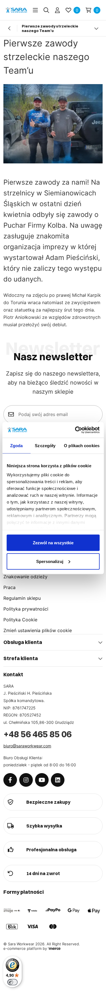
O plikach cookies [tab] (81, 445)
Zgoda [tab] (16, 445)
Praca (9, 587)
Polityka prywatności (25, 609)
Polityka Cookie (20, 619)
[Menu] (35, 10)
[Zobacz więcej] (96, 28)
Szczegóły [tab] (45, 445)
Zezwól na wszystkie (53, 542)
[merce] (54, 948)
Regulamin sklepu (22, 598)
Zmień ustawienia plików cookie (37, 630)
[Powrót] (9, 28)
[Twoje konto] (57, 10)
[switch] (12, 982)
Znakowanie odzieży (25, 576)
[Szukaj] (46, 10)
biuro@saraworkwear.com (27, 745)
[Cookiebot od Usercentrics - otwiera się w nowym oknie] (75, 430)
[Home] (16, 10)
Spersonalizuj (49, 561)
